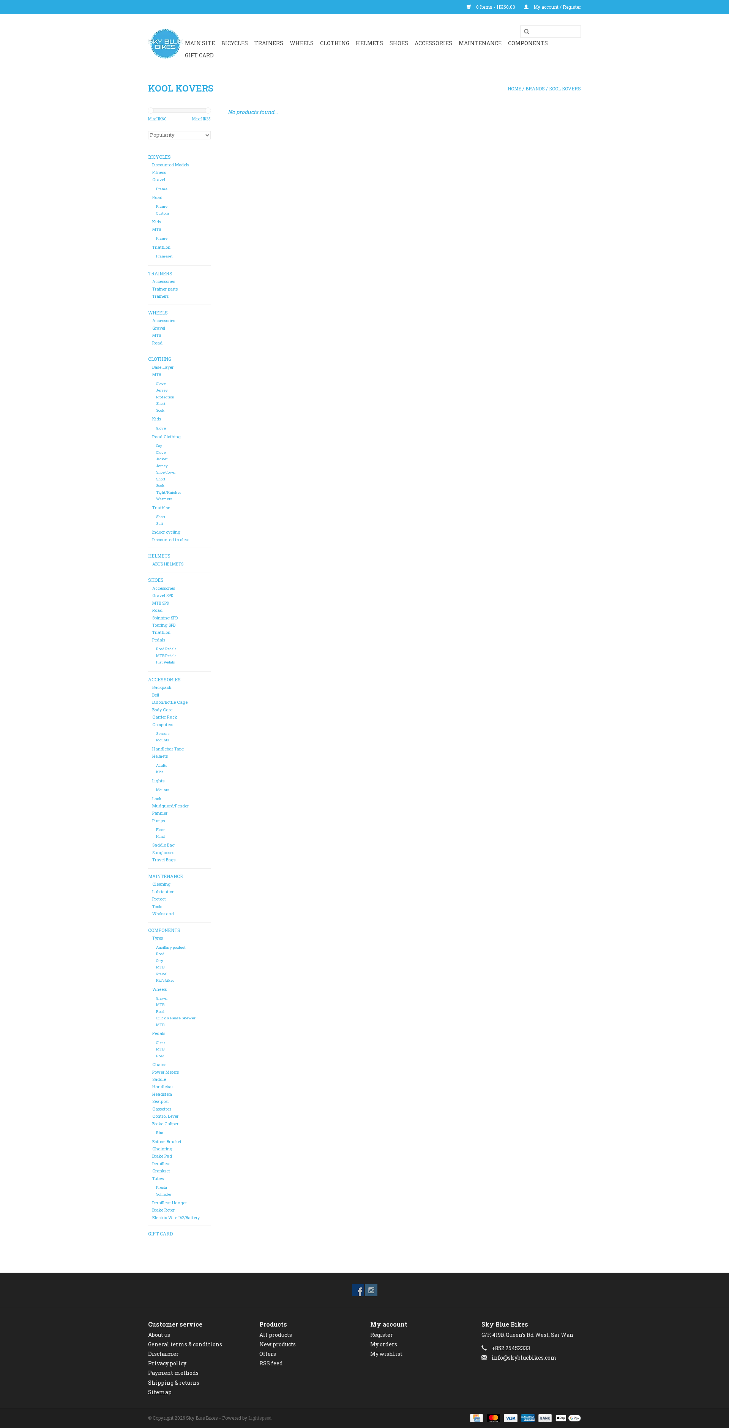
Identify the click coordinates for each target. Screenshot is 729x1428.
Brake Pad (162, 1156)
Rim (159, 1132)
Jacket (162, 459)
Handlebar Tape (168, 749)
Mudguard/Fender (170, 806)
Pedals (158, 640)
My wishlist (386, 1353)
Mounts (162, 740)
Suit (159, 523)
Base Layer (163, 367)
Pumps (158, 820)
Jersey (162, 390)
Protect (159, 899)
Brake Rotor (163, 1210)
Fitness (159, 172)
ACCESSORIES (433, 43)
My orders (383, 1344)
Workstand (163, 913)
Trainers (268, 43)
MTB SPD (160, 603)
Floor (160, 829)
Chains (159, 1064)
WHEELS (302, 43)
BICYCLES (234, 43)
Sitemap (160, 1392)
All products (275, 1334)
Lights (158, 781)
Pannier (159, 813)
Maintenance (480, 43)
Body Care (162, 709)
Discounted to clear (171, 539)
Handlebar (162, 1086)
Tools (157, 906)
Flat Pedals (165, 662)
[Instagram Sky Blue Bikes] (371, 1290)
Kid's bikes (165, 980)
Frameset (164, 256)
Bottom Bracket (166, 1141)
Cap (159, 445)
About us (159, 1334)
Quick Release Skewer (176, 1018)
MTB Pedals (166, 655)
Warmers (164, 498)
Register (381, 1334)
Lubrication (163, 891)
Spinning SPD (165, 618)
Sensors (162, 733)
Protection (165, 397)
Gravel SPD (162, 595)
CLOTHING (334, 43)
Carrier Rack (164, 717)
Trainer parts (165, 289)
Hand (160, 836)
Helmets (160, 756)
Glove (161, 383)
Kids (156, 221)
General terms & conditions (185, 1344)
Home (514, 88)
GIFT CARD (199, 55)
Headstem (162, 1094)
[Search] (524, 31)
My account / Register (556, 7)
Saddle (159, 1079)
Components (528, 43)
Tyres (157, 938)
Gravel (158, 179)
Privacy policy (167, 1363)
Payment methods (173, 1372)
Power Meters (165, 1072)
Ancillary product (171, 947)
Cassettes (161, 1109)
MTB (156, 229)
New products (277, 1344)
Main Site (200, 43)
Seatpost (160, 1101)
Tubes (158, 1178)
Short (161, 403)
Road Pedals (166, 648)
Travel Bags (163, 859)
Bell (155, 695)
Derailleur (161, 1163)
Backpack (161, 687)
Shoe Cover (166, 472)
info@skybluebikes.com (524, 1357)
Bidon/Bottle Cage (170, 702)
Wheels (159, 989)
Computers (162, 724)
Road (157, 197)
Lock (156, 798)
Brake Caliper (165, 1123)
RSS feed (271, 1363)
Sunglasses (163, 852)
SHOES (399, 43)
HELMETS (369, 43)
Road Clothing (166, 436)
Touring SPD (163, 625)
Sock (160, 410)
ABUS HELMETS (167, 564)
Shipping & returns (173, 1382)
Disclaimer (163, 1353)
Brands (535, 88)
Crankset (161, 1171)
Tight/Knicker (168, 492)
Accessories (163, 281)
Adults (161, 765)
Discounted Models (170, 164)
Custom (162, 213)
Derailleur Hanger (169, 1202)
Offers (267, 1353)
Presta (161, 1187)
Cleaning (161, 884)
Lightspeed (259, 1418)
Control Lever (165, 1116)
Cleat (160, 1042)
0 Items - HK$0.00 (495, 7)
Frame (161, 188)
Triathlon (161, 247)
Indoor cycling (166, 532)
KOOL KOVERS (565, 88)
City (159, 960)
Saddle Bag (163, 845)
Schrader (164, 1194)
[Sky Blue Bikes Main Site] (165, 43)
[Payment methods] (475, 1417)
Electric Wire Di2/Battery (176, 1217)
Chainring (162, 1149)
